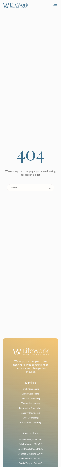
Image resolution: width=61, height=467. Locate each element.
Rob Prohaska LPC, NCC (30, 444)
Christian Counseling (31, 398)
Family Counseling (30, 389)
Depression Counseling (30, 408)
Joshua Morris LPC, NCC (30, 458)
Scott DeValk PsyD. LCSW (30, 449)
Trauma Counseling (30, 403)
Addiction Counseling (30, 422)
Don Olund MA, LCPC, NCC (30, 439)
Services (30, 383)
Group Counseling (30, 393)
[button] (53, 454)
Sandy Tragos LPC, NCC (30, 463)
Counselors (30, 433)
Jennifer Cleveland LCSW (30, 453)
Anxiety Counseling (30, 413)
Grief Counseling (31, 417)
